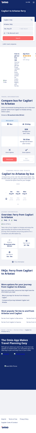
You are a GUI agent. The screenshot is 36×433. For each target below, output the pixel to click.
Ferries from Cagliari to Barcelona (12, 318)
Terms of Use (13, 419)
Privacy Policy (24, 419)
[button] (10, 29)
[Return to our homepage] (4, 2)
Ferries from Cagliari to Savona (11, 322)
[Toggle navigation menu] (34, 2)
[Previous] (6, 192)
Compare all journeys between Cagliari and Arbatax (15, 301)
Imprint (3, 419)
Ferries (9, 330)
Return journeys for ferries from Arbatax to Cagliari (15, 296)
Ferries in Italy (18, 330)
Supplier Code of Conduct (9, 422)
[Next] (30, 192)
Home (3, 330)
